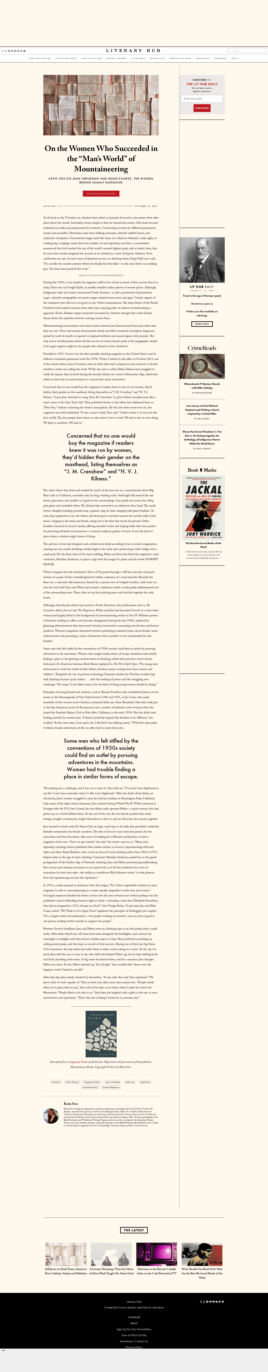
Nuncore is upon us (202, 303)
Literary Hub (134, 50)
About (134, 1323)
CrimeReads (220, 58)
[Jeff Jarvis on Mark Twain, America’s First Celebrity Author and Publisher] (66, 1263)
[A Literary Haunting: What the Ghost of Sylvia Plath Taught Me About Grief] (111, 1263)
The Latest (134, 1230)
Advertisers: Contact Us (134, 1341)
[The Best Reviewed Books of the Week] (204, 508)
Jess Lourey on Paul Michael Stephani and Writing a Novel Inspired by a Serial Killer (202, 409)
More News (202, 324)
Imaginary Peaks (78, 1062)
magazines (145, 1082)
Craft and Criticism (40, 58)
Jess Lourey (203, 418)
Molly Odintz (203, 448)
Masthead (134, 1317)
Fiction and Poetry (66, 58)
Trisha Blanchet (203, 393)
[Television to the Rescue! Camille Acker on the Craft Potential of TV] (156, 1263)
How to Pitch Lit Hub (134, 1335)
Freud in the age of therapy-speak (202, 295)
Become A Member (116, 58)
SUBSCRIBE (202, 108)
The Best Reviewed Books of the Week (203, 545)
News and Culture (92, 58)
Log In (235, 58)
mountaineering (90, 1087)
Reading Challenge (180, 58)
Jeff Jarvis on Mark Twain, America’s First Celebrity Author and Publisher (66, 1271)
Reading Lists (157, 58)
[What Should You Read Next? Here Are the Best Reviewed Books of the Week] (202, 1263)
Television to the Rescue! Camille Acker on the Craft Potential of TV (157, 1271)
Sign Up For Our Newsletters (134, 1329)
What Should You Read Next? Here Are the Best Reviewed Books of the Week (202, 1274)
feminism (56, 1082)
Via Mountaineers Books (101, 193)
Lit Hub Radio (138, 58)
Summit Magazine (111, 1087)
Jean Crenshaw (112, 1082)
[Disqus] (101, 1168)
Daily (202, 287)
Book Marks (203, 58)
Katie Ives (49, 206)
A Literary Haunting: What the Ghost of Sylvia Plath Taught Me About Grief (111, 1271)
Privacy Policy (134, 1347)
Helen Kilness (72, 1082)
